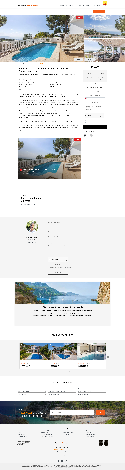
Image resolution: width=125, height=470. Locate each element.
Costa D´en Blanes (33, 63)
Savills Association (21, 434)
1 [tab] (58, 371)
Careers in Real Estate (22, 436)
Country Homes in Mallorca (84, 391)
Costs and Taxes (44, 432)
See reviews (60, 457)
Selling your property (67, 430)
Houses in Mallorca (22, 388)
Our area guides (89, 432)
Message (50, 243)
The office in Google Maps (59, 449)
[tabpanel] (34, 356)
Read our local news (90, 430)
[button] (27, 2)
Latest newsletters (90, 436)
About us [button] (82, 5)
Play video (78, 59)
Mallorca (71, 5)
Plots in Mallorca (22, 394)
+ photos (90, 59)
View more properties (26, 204)
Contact (98, 5)
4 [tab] (63, 371)
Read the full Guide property (62, 320)
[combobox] (86, 99)
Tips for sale (66, 434)
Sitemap (71, 451)
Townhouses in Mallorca (53, 394)
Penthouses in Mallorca (83, 394)
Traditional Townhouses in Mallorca (56, 391)
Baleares (27, 63)
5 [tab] (65, 371)
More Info (47, 468)
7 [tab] (69, 371)
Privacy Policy (65, 451)
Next (107, 356)
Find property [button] (63, 5)
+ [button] (21, 2)
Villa (23, 63)
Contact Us (20, 432)
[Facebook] (59, 461)
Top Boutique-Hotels (90, 434)
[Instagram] (66, 461)
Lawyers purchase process (68, 432)
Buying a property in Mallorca (47, 436)
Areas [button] (93, 5)
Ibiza (76, 5)
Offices (19, 430)
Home (20, 63)
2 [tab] (60, 371)
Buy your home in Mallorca (46, 430)
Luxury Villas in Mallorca (23, 391)
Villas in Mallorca (52, 388)
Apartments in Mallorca (83, 388)
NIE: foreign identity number (46, 434)
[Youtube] (62, 461)
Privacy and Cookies (65, 267)
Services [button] (88, 5)
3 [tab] (62, 371)
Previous (16, 356)
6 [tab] (67, 371)
